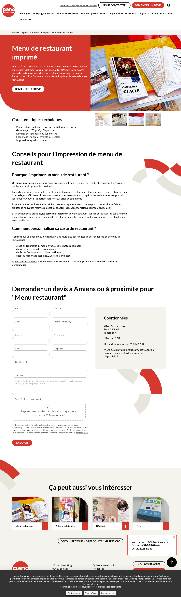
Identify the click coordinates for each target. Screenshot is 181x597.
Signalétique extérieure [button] (94, 13)
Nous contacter (114, 5)
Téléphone (58, 348)
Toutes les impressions (43, 32)
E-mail (18, 321)
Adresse (18, 335)
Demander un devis (148, 5)
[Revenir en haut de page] (172, 562)
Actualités (98, 568)
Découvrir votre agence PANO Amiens (78, 5)
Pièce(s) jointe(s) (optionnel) (28, 399)
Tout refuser (91, 593)
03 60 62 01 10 (112, 338)
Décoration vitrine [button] (67, 13)
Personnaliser (108, 593)
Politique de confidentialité (108, 586)
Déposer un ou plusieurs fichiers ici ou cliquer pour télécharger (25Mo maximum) (49, 413)
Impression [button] (26, 19)
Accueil (15, 32)
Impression (26, 32)
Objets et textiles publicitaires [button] (156, 13)
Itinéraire (109, 332)
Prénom (57, 308)
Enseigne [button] (25, 13)
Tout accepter (74, 593)
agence (17, 261)
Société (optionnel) (62, 321)
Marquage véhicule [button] (43, 13)
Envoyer (22, 442)
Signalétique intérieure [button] (123, 13)
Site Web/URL (21, 362)
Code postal (58, 335)
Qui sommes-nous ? (103, 565)
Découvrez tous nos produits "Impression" (90, 541)
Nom (17, 308)
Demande (19, 375)
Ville (17, 348)
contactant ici (82, 432)
